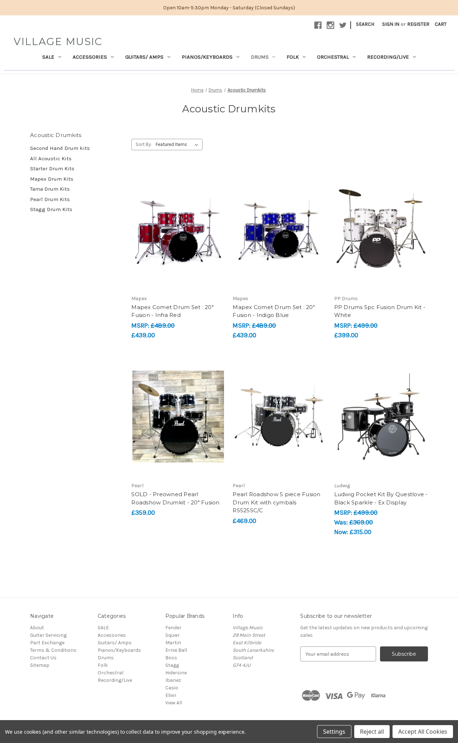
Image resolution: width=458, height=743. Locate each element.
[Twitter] (343, 25)
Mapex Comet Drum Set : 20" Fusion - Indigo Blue (274, 311)
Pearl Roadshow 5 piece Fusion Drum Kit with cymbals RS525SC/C (276, 502)
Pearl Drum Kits (50, 199)
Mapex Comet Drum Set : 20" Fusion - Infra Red (172, 311)
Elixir (170, 695)
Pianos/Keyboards (207, 57)
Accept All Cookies (422, 731)
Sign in (390, 24)
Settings (334, 731)
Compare (176, 229)
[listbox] (178, 144)
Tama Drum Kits (50, 189)
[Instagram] (330, 25)
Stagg (172, 665)
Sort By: (144, 144)
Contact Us (43, 658)
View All (173, 703)
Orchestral (333, 57)
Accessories (90, 57)
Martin (173, 643)
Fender (173, 628)
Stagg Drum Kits (51, 209)
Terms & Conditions (53, 650)
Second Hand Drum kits (60, 148)
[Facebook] (318, 25)
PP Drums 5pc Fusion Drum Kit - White (380, 311)
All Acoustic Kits (51, 158)
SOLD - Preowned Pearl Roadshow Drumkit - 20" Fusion (175, 498)
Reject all (372, 731)
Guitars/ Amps (144, 57)
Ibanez (173, 680)
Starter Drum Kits (52, 168)
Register (418, 24)
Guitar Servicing (48, 635)
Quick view (177, 216)
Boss (171, 658)
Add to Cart (178, 242)
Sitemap (39, 665)
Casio (171, 688)
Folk (293, 57)
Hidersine (176, 673)
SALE (48, 57)
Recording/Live (388, 57)
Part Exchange (47, 643)
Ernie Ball (176, 650)
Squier (172, 635)
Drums (260, 57)
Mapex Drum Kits (51, 179)
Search (365, 24)
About (37, 628)
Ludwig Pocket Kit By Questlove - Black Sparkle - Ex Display (381, 498)
